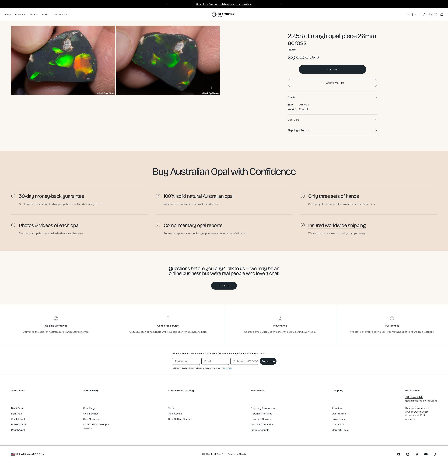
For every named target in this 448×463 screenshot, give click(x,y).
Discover (20, 14)
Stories (33, 14)
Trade (45, 14)
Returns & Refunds (261, 413)
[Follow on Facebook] (398, 454)
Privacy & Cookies (261, 419)
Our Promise (339, 413)
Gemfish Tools (340, 429)
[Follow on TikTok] (435, 454)
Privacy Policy (227, 368)
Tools (171, 408)
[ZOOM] (106, 87)
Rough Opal (18, 429)
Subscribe (268, 361)
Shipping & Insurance (263, 408)
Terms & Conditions (262, 424)
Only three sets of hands (333, 196)
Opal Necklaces (92, 419)
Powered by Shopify (237, 454)
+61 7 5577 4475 (414, 397)
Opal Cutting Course (179, 419)
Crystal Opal (18, 419)
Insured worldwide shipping (337, 225)
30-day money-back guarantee (51, 196)
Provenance (339, 419)
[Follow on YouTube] (426, 454)
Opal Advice (175, 413)
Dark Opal (16, 413)
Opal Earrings (90, 413)
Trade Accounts (260, 429)
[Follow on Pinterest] (417, 454)
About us (337, 408)
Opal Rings (89, 408)
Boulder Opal (18, 424)
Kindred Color (60, 14)
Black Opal (17, 408)
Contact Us (338, 424)
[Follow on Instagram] (408, 454)
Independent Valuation (233, 233)
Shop (8, 14)
